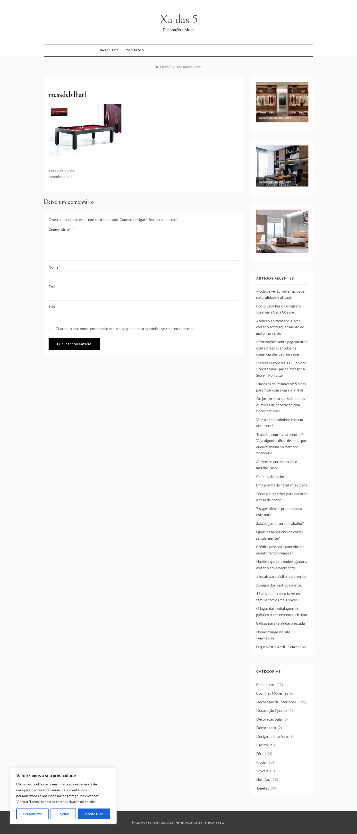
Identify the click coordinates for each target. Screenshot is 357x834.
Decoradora (266, 727)
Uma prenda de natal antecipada (281, 485)
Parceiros (109, 50)
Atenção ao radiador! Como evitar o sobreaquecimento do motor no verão (280, 327)
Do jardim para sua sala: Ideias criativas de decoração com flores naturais (280, 404)
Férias (261, 753)
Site (52, 306)
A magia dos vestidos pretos (279, 585)
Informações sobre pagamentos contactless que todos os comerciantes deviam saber (281, 348)
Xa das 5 (179, 19)
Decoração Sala (269, 719)
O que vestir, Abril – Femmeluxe (281, 647)
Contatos (135, 50)
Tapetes (262, 788)
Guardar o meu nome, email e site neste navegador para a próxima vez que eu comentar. (125, 328)
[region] (63, 795)
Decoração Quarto (271, 710)
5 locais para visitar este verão (281, 576)
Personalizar (32, 814)
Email (54, 286)
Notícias (263, 779)
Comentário (60, 229)
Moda (261, 762)
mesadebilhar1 (60, 176)
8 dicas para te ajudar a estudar (281, 623)
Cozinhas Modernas (272, 693)
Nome (55, 267)
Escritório (264, 745)
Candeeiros (265, 684)
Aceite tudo (94, 814)
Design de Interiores (272, 736)
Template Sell (214, 822)
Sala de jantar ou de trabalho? (280, 523)
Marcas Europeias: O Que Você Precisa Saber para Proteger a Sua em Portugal (281, 369)
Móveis (262, 771)
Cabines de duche (270, 476)
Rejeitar (63, 814)
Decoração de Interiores (276, 702)
